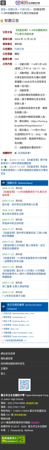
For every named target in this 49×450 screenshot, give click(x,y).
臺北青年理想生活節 (13, 214)
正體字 (4, 368)
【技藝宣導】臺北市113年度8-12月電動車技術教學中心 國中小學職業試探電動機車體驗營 (24, 273)
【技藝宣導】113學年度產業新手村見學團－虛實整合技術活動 (24, 260)
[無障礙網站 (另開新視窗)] (24, 439)
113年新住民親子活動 (13, 295)
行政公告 (19, 49)
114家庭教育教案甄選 (14, 340)
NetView (28, 430)
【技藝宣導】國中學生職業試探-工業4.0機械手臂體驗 (24, 234)
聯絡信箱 (5, 418)
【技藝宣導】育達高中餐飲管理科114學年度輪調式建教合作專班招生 (24, 170)
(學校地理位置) (20, 415)
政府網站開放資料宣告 (13, 363)
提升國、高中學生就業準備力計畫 (20, 204)
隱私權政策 (7, 358)
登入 (3, 373)
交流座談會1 (24, 153)
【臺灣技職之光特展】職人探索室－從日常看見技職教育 (23, 247)
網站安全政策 (8, 353)
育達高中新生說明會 (13, 223)
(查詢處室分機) (32, 403)
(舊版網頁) (34, 423)
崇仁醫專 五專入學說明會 (15, 286)
